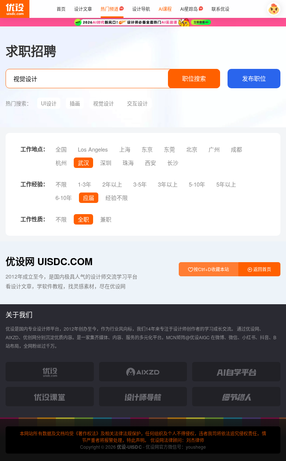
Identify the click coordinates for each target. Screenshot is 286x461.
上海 (124, 149)
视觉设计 (103, 103)
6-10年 (63, 197)
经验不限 (116, 197)
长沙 (172, 162)
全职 (83, 219)
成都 (236, 149)
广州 (214, 149)
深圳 (105, 162)
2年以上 (112, 184)
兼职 (105, 219)
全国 (61, 149)
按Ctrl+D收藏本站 (211, 269)
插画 (75, 103)
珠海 (128, 162)
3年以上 (168, 184)
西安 (150, 162)
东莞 (169, 149)
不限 (61, 184)
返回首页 (261, 269)
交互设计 (137, 103)
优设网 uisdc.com (49, 261)
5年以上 (226, 184)
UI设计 (49, 103)
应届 (88, 197)
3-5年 (140, 184)
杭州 (61, 162)
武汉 (83, 162)
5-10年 (197, 184)
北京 (191, 149)
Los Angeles (93, 149)
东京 (147, 149)
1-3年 (84, 184)
